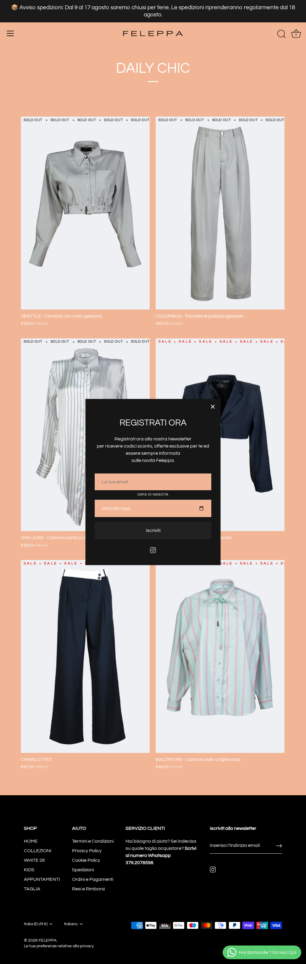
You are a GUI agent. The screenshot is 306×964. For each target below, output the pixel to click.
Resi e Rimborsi (88, 888)
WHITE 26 (34, 860)
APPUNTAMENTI (42, 879)
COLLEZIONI (37, 850)
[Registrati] (279, 846)
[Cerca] (281, 34)
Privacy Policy (87, 850)
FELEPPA (47, 940)
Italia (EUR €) (36, 924)
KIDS (29, 869)
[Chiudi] (212, 406)
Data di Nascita (153, 494)
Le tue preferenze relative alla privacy (59, 946)
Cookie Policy (86, 860)
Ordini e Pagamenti (92, 879)
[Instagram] (153, 549)
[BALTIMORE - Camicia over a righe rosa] (220, 656)
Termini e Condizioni (93, 841)
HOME (31, 841)
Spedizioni (83, 869)
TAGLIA (32, 888)
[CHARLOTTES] (85, 656)
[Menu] (10, 33)
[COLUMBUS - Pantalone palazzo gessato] (220, 213)
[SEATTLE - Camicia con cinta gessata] (85, 213)
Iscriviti (153, 530)
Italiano (71, 924)
